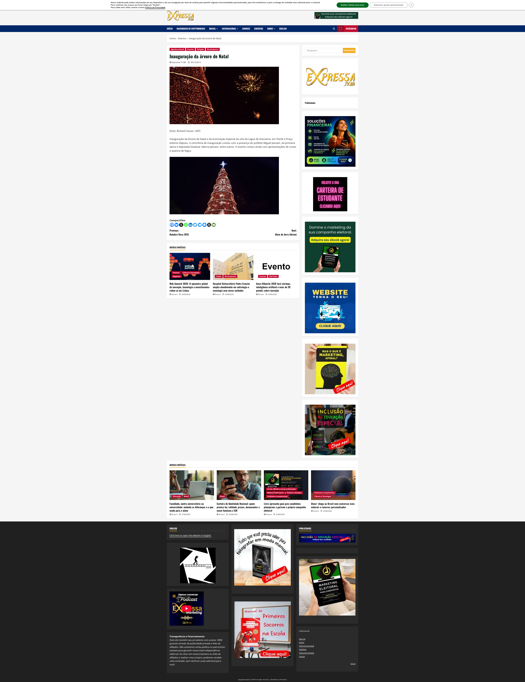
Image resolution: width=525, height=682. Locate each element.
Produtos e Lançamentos (277, 496)
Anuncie (246, 28)
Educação (177, 496)
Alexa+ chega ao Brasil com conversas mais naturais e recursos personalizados (333, 505)
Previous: (179, 232)
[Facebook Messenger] (204, 225)
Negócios (176, 276)
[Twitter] (195, 225)
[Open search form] (334, 28)
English (283, 28)
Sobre (270, 28)
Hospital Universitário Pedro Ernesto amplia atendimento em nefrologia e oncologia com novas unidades (231, 287)
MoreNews (274, 679)
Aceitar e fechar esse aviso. (352, 5)
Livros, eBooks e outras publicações (281, 489)
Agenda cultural (177, 49)
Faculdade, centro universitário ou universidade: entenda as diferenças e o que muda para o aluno (191, 507)
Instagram (351, 28)
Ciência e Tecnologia (191, 272)
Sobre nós (302, 639)
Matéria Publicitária (275, 492)
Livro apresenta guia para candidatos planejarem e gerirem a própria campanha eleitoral (285, 507)
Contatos (258, 28)
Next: (286, 232)
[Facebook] (172, 225)
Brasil (212, 28)
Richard (174, 294)
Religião (200, 49)
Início (170, 28)
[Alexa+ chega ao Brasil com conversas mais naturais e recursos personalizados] (333, 485)
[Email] (214, 225)
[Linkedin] (190, 225)
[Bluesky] (176, 225)
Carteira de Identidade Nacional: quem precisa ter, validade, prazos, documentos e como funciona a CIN (238, 507)
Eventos (190, 49)
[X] (209, 225)
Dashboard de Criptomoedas (191, 28)
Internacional (229, 28)
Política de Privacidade (306, 646)
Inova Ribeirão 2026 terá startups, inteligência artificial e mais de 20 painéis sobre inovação (273, 287)
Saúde (218, 276)
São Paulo (273, 276)
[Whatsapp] (186, 225)
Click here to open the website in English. (191, 535)
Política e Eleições (294, 492)
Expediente (302, 649)
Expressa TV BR (179, 62)
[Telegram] (200, 225)
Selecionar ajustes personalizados (389, 5)
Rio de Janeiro (212, 49)
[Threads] (181, 225)
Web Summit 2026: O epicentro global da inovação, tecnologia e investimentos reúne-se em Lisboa (189, 287)
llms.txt (353, 663)
